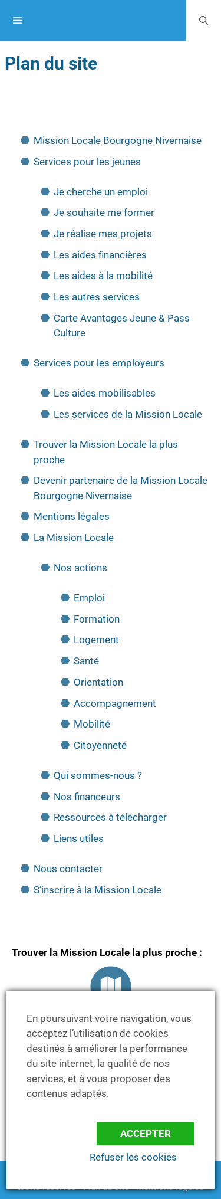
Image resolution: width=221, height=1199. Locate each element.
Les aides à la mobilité (103, 275)
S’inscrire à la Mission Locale (97, 890)
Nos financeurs (87, 796)
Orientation (98, 682)
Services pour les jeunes (87, 162)
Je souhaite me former (104, 212)
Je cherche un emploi (101, 192)
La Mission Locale (74, 537)
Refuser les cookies (133, 1157)
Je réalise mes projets (103, 234)
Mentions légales (72, 516)
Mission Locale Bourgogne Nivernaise (118, 140)
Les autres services (97, 297)
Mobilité (92, 724)
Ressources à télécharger (110, 817)
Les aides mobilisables (105, 393)
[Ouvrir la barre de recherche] (203, 20)
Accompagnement (115, 703)
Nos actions (80, 568)
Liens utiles (79, 838)
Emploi (89, 598)
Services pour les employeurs (99, 363)
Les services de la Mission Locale (128, 414)
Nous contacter (68, 868)
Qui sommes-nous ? (98, 775)
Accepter (145, 1133)
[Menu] (93, 20)
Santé (86, 661)
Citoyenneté (100, 745)
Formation (97, 619)
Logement (96, 640)
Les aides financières (100, 255)
